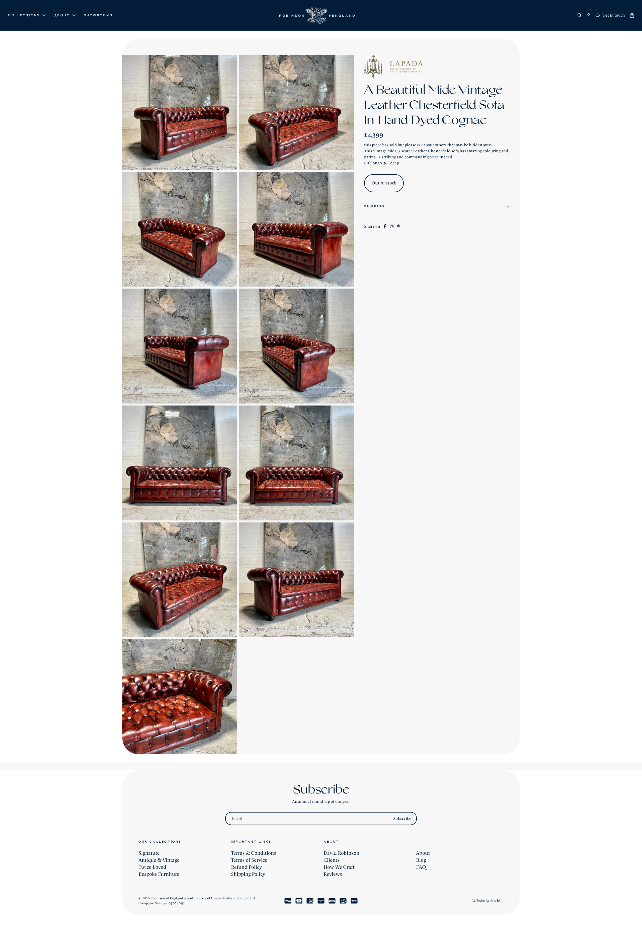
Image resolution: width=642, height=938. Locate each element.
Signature (149, 853)
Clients (332, 860)
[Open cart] (632, 15)
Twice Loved (152, 867)
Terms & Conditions (253, 853)
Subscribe (402, 819)
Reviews (333, 874)
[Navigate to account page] (589, 15)
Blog (421, 860)
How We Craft (339, 867)
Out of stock (384, 183)
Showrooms (98, 15)
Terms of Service (249, 860)
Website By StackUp (488, 901)
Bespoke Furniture (158, 874)
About (423, 853)
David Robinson (341, 853)
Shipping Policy (248, 874)
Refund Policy (246, 867)
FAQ (421, 867)
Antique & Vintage (159, 860)
